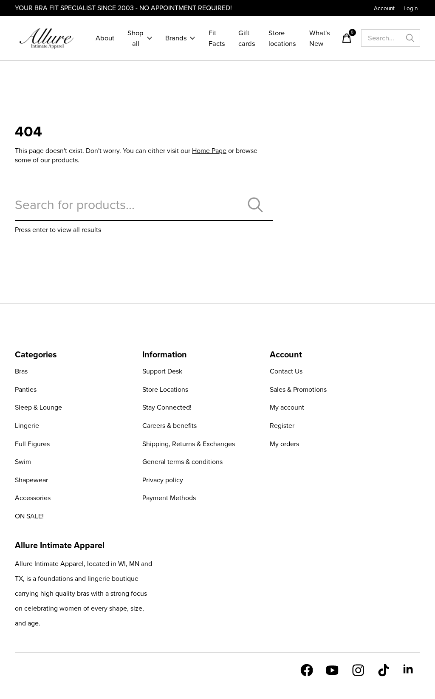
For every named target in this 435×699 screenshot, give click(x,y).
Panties (26, 389)
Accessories (33, 498)
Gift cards (246, 38)
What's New (319, 38)
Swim (23, 462)
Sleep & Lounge (38, 407)
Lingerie (27, 425)
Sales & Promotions (298, 389)
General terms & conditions (182, 462)
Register (282, 425)
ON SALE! (29, 516)
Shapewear (31, 480)
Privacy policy (162, 480)
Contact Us (286, 371)
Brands (176, 38)
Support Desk (162, 371)
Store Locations (165, 389)
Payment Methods (169, 498)
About (105, 38)
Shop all (135, 38)
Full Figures (32, 444)
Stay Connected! (167, 407)
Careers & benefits (169, 425)
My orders (284, 444)
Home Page (209, 151)
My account (287, 407)
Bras (21, 371)
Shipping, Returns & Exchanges (188, 444)
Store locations (282, 38)
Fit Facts (217, 38)
